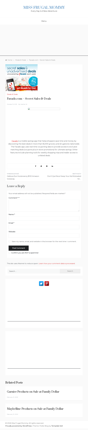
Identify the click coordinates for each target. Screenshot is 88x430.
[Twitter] (41, 283)
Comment (13, 198)
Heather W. (23, 104)
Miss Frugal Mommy (44, 7)
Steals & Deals (12, 94)
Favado (15, 141)
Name (12, 214)
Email (11, 223)
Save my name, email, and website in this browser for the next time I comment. (44, 241)
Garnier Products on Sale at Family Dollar (33, 392)
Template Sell (57, 426)
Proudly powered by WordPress (18, 426)
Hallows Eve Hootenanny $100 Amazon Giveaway (23, 177)
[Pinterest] (46, 283)
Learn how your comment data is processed (57, 263)
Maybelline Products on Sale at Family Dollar (35, 409)
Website (12, 232)
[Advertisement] (44, 41)
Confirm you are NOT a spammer (25, 253)
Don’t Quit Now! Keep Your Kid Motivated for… (64, 177)
